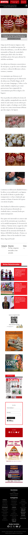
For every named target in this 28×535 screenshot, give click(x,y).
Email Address (10, 408)
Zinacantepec (23, 502)
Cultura (14, 507)
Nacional (3, 247)
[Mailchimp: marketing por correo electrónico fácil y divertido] (10, 421)
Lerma (23, 504)
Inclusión (14, 502)
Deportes (23, 516)
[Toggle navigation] (26, 6)
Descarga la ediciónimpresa (15, 2)
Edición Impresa (14, 493)
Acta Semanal (14, 495)
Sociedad (4, 507)
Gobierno (4, 501)
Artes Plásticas (14, 515)
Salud (4, 516)
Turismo (14, 518)
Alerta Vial (23, 518)
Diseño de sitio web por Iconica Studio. (14, 533)
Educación (5, 515)
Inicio (14, 492)
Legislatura (5, 506)
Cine (14, 510)
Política (5, 499)
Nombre (9, 412)
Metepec (23, 501)
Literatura (14, 509)
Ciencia (14, 516)
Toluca (23, 499)
